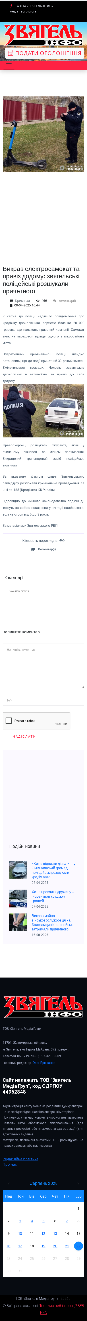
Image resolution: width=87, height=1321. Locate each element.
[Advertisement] (43, 215)
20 (55, 1246)
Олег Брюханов (44, 1063)
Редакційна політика (20, 1159)
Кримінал (22, 300)
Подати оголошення (47, 53)
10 (20, 1233)
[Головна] (43, 35)
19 (43, 1246)
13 (55, 1233)
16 (8, 1246)
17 (20, 1246)
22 (78, 1246)
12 (43, 1233)
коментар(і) (67, 300)
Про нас (10, 1164)
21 (67, 1246)
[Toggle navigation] (9, 65)
